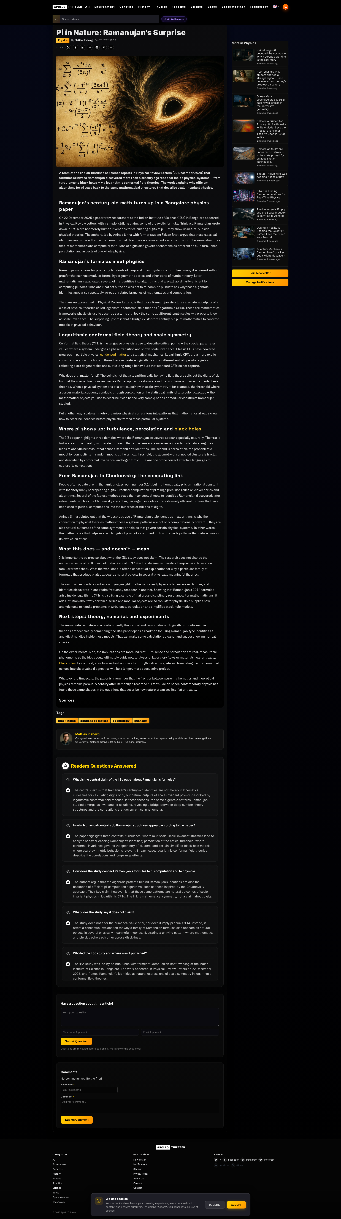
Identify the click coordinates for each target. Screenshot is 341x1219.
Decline (215, 1204)
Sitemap (137, 1169)
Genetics (127, 6)
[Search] (56, 19)
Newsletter (139, 1159)
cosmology (121, 720)
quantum (141, 720)
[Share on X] (68, 47)
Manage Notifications (260, 282)
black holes (188, 429)
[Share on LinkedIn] (82, 47)
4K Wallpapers (175, 19)
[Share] (111, 47)
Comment (67, 1096)
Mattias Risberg (84, 40)
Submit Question (76, 1041)
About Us (138, 1178)
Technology (259, 6)
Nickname (68, 1084)
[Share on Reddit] (90, 47)
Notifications (140, 1164)
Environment (104, 6)
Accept (236, 1204)
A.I (87, 6)
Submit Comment (76, 1119)
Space (212, 6)
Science (197, 6)
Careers (137, 1183)
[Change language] (276, 6)
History (144, 6)
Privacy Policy (140, 1173)
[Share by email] (104, 47)
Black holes (67, 663)
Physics (161, 6)
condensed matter (113, 354)
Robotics (179, 6)
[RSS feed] (285, 7)
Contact (137, 1187)
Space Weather (233, 6)
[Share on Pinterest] (97, 47)
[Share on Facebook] (75, 47)
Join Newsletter (260, 273)
